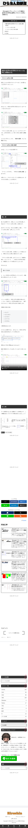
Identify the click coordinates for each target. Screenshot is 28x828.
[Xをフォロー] (20, 512)
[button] (22, 505)
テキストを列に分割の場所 (12, 29)
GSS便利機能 (9, 432)
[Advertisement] (14, 53)
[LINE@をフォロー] (7, 516)
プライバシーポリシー (20, 816)
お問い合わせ (14, 818)
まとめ (6, 33)
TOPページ (7, 816)
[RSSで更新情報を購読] (20, 516)
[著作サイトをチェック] (7, 512)
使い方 (6, 31)
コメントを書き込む (14, 633)
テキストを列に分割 (11, 27)
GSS (3, 432)
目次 (12, 20)
